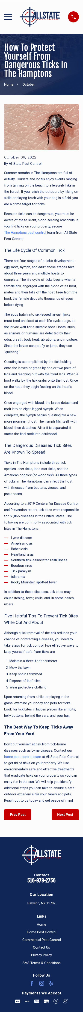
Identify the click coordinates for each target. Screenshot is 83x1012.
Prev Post (18, 815)
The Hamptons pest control (25, 232)
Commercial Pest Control (41, 940)
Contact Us (41, 947)
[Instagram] (41, 983)
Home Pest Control (41, 932)
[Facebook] (32, 983)
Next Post (65, 815)
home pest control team (22, 757)
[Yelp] (51, 983)
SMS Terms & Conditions (42, 963)
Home (41, 924)
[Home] (40, 16)
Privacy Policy (41, 955)
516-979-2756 (41, 880)
